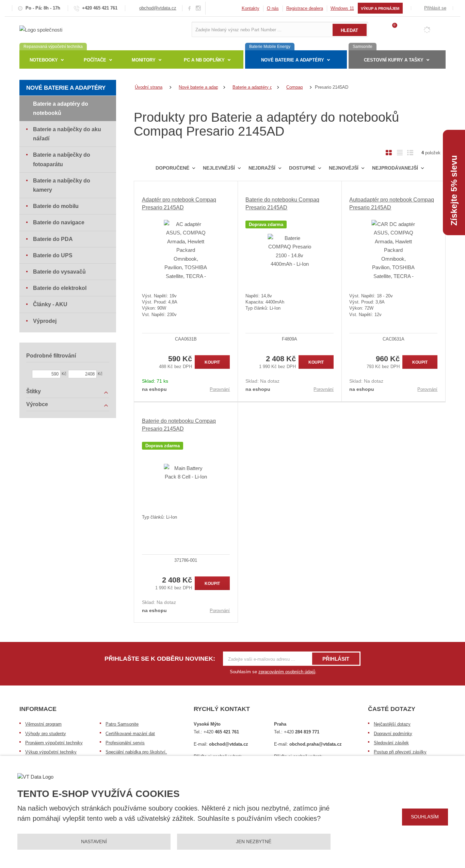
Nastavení (94, 841)
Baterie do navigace (58, 222)
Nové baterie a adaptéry (66, 88)
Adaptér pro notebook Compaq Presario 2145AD (179, 203)
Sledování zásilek (391, 742)
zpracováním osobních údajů (286, 671)
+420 (221, 731)
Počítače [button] (95, 60)
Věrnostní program (43, 724)
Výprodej (45, 321)
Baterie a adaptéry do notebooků (60, 108)
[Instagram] (198, 8)
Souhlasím (425, 816)
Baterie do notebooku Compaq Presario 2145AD (282, 203)
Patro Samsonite (122, 724)
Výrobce (37, 404)
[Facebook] (189, 8)
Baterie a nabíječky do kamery (61, 185)
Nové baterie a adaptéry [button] (292, 60)
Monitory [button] (144, 60)
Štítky (33, 391)
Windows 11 (342, 8)
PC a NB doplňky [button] (204, 60)
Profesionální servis (125, 742)
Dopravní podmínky (393, 733)
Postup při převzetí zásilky (400, 751)
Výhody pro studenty (45, 733)
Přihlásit (335, 659)
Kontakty (250, 8)
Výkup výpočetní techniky (51, 751)
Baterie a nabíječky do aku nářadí (67, 133)
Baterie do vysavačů (59, 272)
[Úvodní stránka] (40, 29)
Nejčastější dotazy (392, 724)
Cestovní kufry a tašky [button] (393, 60)
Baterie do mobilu (56, 206)
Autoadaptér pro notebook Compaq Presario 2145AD (391, 203)
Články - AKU (50, 304)
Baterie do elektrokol (59, 288)
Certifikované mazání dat (130, 733)
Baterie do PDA (53, 239)
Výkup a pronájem (380, 8)
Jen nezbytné (253, 841)
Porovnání (220, 389)
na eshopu (154, 389)
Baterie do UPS (53, 255)
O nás (273, 8)
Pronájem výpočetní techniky (54, 742)
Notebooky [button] (44, 60)
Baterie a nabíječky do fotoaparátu (61, 159)
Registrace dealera (304, 8)
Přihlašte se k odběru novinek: (160, 658)
